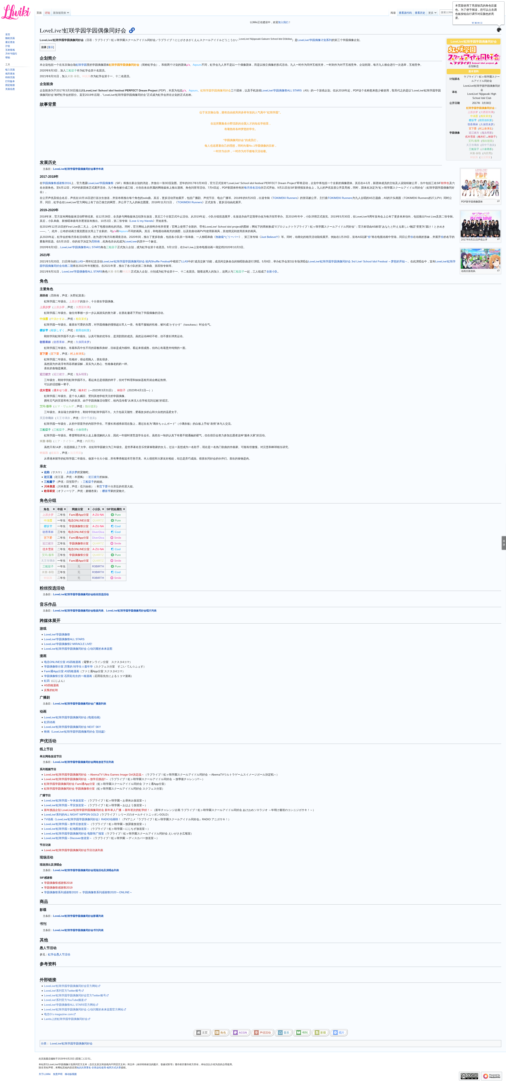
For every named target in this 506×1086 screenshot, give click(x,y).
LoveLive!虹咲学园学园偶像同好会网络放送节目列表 (83, 761)
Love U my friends (141, 220)
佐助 (47, 472)
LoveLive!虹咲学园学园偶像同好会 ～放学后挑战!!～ (76, 779)
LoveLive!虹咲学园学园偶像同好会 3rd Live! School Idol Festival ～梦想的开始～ (358, 261)
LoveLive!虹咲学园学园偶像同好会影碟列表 (78, 915)
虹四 (47, 680)
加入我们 (283, 22)
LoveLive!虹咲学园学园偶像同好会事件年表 (78, 168)
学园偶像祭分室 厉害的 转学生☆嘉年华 (68, 666)
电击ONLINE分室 (79, 520)
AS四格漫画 (51, 685)
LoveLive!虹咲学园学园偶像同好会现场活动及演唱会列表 (86, 870)
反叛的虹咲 (51, 690)
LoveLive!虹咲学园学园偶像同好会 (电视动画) (72, 717)
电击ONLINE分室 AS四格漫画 (62, 662)
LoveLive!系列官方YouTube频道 (64, 1000)
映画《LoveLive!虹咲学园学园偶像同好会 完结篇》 (75, 731)
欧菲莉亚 (49, 491)
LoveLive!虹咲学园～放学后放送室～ (66, 824)
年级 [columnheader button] (60, 509)
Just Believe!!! (269, 236)
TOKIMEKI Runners (285, 197)
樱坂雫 (106, 491)
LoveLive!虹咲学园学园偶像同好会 (71, 1043)
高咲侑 (96, 241)
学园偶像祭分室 (79, 526)
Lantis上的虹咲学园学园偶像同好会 (66, 1018)
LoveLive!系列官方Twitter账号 (62, 990)
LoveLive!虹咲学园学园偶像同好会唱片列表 (131, 610)
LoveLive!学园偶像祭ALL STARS (281, 90)
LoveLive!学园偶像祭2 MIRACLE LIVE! (68, 644)
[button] (61, 12)
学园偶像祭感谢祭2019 (58, 887)
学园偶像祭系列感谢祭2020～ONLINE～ (107, 892)
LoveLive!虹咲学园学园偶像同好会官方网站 (71, 985)
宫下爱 (103, 486)
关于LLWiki (45, 1074)
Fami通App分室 (79, 514)
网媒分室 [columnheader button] (77, 509)
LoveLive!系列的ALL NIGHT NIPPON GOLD (71, 814)
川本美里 (49, 486)
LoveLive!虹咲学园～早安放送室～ (65, 805)
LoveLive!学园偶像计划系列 (314, 40)
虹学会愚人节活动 (59, 954)
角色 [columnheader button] (46, 509)
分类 (43, 1043)
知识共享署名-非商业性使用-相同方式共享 (99, 1067)
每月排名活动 (252, 187)
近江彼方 (93, 476)
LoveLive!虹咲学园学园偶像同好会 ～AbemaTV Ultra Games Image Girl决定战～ (94, 774)
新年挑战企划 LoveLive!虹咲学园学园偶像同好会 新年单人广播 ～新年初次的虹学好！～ (98, 810)
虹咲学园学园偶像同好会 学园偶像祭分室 (69, 788)
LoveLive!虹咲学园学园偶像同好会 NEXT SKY (72, 726)
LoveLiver (131, 241)
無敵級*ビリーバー (227, 236)
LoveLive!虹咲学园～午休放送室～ (65, 800)
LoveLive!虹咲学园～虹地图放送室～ (66, 828)
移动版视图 (71, 1074)
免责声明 (57, 1074)
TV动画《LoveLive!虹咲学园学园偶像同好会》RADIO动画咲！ (82, 819)
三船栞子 (88, 481)
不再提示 (477, 23)
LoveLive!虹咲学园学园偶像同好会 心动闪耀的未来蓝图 (78, 648)
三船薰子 (49, 481)
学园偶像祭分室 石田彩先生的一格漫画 (68, 676)
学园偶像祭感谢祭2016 (56, 183)
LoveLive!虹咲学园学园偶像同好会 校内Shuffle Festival (136, 261)
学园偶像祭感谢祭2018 (58, 882)
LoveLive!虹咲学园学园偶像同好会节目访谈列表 (73, 850)
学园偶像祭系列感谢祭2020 (61, 892)
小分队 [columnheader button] (96, 509)
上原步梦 (71, 472)
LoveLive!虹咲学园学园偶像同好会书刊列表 (78, 930)
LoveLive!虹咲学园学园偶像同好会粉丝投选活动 (81, 594)
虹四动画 (49, 722)
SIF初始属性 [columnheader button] (114, 509)
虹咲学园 (81, 64)
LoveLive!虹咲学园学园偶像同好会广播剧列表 (79, 703)
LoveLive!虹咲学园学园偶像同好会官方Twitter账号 (75, 995)
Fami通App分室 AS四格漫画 (61, 671)
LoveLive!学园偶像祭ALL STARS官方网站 (69, 1004)
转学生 (445, 183)
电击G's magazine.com (58, 1014)
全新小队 (272, 271)
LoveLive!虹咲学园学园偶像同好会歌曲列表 (78, 610)
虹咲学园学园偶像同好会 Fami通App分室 (69, 783)
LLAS (79, 261)
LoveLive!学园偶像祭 (100, 183)
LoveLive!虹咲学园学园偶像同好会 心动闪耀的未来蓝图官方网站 (83, 1009)
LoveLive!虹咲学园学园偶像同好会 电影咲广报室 (74, 833)
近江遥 (48, 476)
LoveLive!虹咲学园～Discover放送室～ (68, 838)
